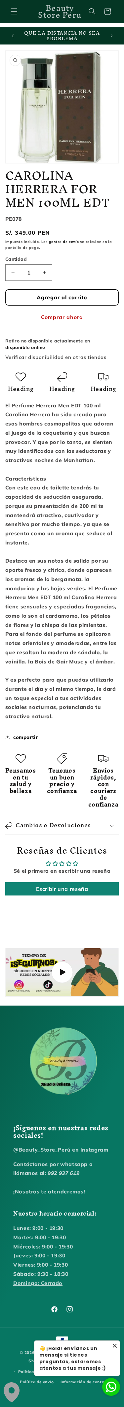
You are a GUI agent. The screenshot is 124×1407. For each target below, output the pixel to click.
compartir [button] (25, 737)
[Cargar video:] (62, 972)
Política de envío (37, 1381)
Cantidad (16, 259)
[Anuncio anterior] (12, 36)
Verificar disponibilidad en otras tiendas (55, 357)
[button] (13, 11)
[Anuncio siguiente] (111, 36)
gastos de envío (64, 241)
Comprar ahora (62, 317)
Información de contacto (86, 1381)
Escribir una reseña (62, 889)
